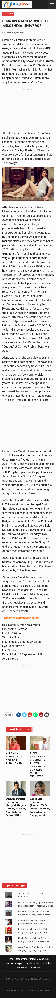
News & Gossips (13, 963)
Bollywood (35, 967)
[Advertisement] (28, 110)
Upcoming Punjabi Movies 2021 (32, 958)
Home (10, 958)
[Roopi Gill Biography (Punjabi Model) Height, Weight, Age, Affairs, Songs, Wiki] (40, 788)
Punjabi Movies (32, 963)
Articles (47, 963)
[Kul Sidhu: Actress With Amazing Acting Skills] (16, 743)
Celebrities (8, 14)
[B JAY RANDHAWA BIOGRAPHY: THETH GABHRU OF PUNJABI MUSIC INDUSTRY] (40, 743)
